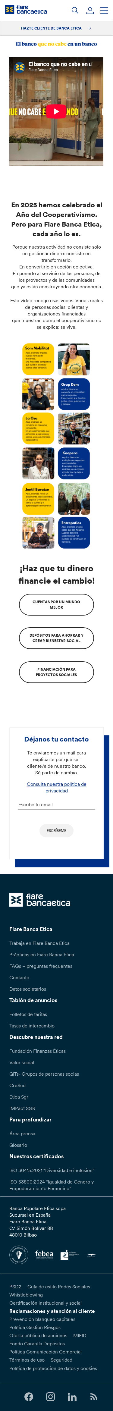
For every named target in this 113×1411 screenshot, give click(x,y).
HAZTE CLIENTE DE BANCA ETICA (52, 28)
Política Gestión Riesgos (35, 1327)
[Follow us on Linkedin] (72, 1397)
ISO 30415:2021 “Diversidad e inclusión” (51, 1170)
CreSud (17, 1085)
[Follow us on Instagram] (50, 1397)
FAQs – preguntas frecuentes (40, 966)
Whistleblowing (26, 1295)
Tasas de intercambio (32, 1026)
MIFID (79, 1335)
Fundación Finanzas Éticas (37, 1051)
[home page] (26, 9)
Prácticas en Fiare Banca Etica (41, 955)
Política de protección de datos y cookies (53, 1368)
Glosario (18, 1145)
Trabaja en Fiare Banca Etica (39, 943)
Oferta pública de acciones (38, 1335)
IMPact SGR (22, 1108)
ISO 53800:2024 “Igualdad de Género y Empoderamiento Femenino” (51, 1185)
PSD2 (15, 1287)
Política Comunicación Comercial (45, 1352)
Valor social (21, 1062)
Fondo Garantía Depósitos (37, 1343)
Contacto (19, 977)
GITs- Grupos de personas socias (44, 1074)
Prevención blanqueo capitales (42, 1319)
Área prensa (22, 1133)
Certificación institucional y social (45, 1303)
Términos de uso (27, 1360)
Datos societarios (27, 989)
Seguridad (61, 1360)
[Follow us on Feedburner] (94, 1397)
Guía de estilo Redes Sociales (58, 1287)
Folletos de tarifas (28, 1014)
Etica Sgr (18, 1097)
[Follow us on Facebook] (29, 1397)
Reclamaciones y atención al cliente (52, 1311)
